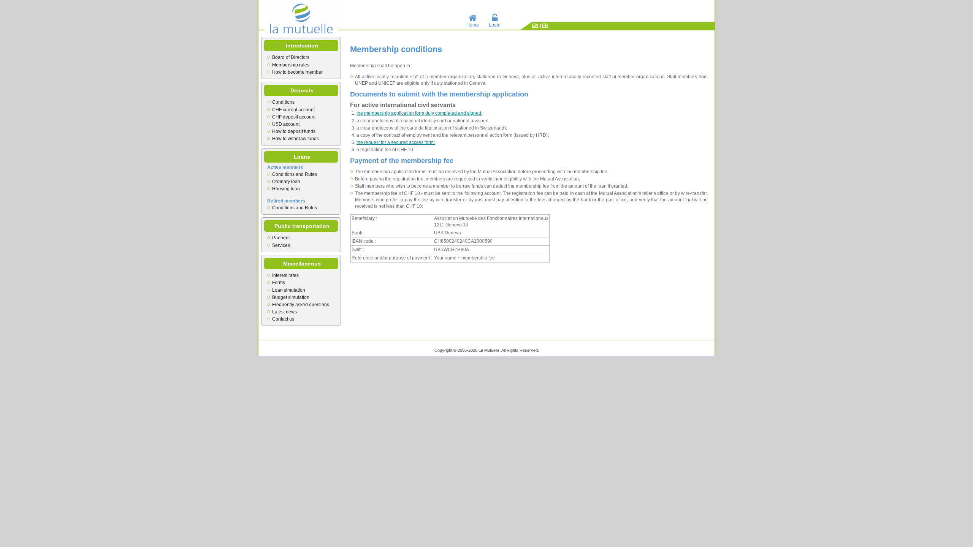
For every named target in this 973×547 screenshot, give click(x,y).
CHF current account (293, 109)
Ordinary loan (286, 181)
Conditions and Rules (294, 174)
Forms (278, 282)
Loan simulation (288, 290)
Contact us (283, 319)
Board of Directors (290, 57)
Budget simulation (290, 297)
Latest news (284, 312)
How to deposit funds (293, 131)
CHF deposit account (293, 117)
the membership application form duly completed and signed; (419, 113)
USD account (286, 124)
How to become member (297, 72)
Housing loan (286, 188)
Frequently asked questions (300, 304)
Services (281, 245)
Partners (281, 237)
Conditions (283, 102)
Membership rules (290, 65)
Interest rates (285, 275)
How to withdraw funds (295, 138)
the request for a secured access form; (396, 142)
